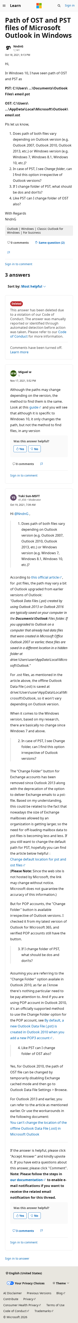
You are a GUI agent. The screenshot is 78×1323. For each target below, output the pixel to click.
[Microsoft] (39, 5)
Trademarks (43, 1311)
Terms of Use (55, 1305)
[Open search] (59, 5)
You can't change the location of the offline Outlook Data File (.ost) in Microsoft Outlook (38, 1128)
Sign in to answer (17, 1258)
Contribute (10, 1299)
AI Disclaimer (12, 1293)
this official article (45, 577)
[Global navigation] (4, 5)
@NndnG (21, 513)
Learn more (19, 352)
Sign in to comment (18, 264)
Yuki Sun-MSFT (29, 496)
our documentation (26, 1180)
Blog (59, 1293)
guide (33, 407)
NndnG (18, 46)
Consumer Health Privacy (20, 1305)
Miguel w (24, 372)
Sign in (70, 5)
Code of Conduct (14, 1311)
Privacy (28, 1299)
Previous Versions (39, 1293)
